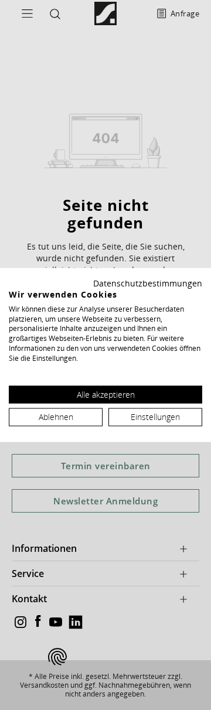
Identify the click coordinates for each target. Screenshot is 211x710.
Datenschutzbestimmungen (147, 283)
